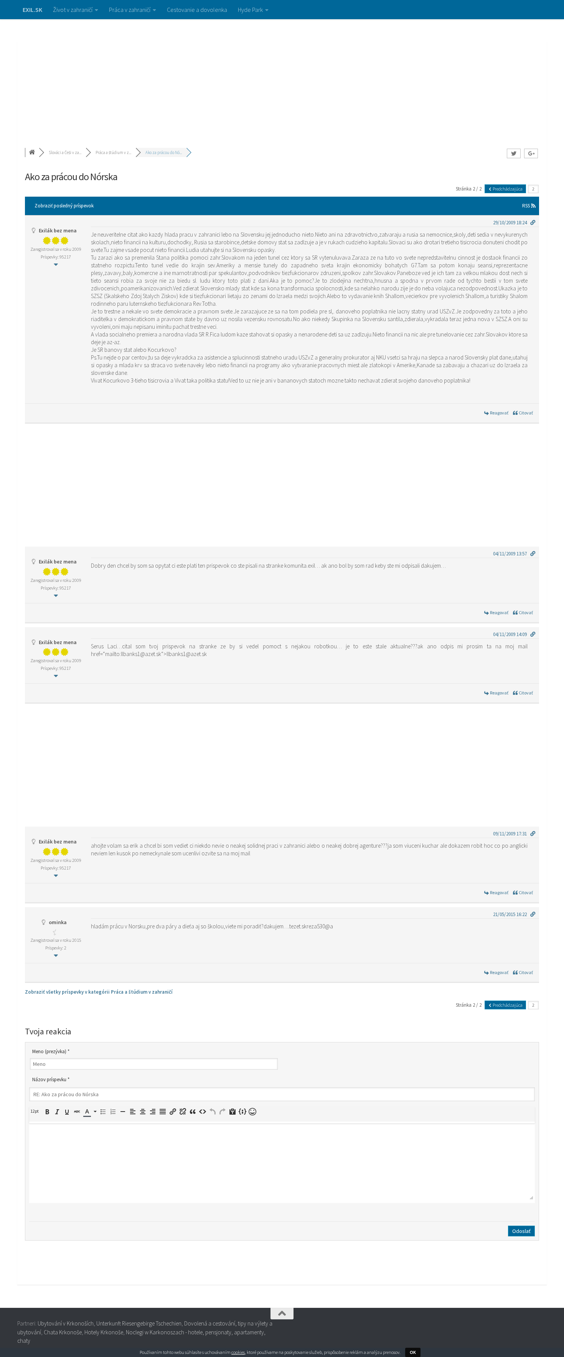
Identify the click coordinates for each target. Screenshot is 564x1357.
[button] (35, 1111)
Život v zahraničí (72, 9)
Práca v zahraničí (129, 9)
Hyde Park (250, 9)
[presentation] (35, 1111)
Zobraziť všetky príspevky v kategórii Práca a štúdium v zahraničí (99, 992)
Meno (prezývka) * (50, 1051)
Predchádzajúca (507, 189)
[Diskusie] (32, 152)
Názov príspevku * (50, 1079)
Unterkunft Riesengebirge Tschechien (138, 1323)
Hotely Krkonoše (103, 1332)
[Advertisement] (282, 77)
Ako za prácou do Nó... (163, 152)
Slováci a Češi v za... (65, 152)
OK (413, 1352)
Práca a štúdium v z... (113, 152)
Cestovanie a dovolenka (197, 9)
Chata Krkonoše (63, 1332)
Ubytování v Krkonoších (66, 1323)
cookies (238, 1352)
